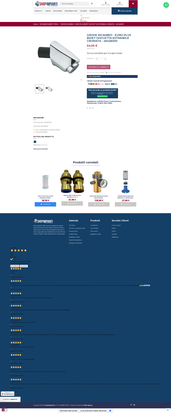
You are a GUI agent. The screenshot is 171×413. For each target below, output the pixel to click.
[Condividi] (87, 108)
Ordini (113, 228)
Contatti (114, 234)
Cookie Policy (73, 234)
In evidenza (94, 225)
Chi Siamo (72, 225)
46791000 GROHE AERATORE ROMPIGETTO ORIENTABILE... (125, 197)
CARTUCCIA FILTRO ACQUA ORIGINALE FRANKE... (45, 197)
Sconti (114, 231)
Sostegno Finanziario (75, 243)
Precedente (15, 266)
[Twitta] (90, 108)
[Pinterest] (93, 108)
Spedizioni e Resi (74, 237)
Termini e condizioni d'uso (77, 228)
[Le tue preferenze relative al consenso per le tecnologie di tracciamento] (168, 410)
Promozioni (94, 231)
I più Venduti (94, 228)
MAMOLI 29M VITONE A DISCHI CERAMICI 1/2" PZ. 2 (72, 196)
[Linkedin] (134, 405)
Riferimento (37, 145)
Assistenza (115, 237)
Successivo (23, 266)
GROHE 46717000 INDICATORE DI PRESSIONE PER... (99, 197)
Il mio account (116, 225)
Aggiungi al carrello (99, 67)
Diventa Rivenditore (75, 240)
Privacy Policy (73, 231)
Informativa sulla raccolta (68, 411)
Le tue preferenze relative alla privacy (93, 411)
